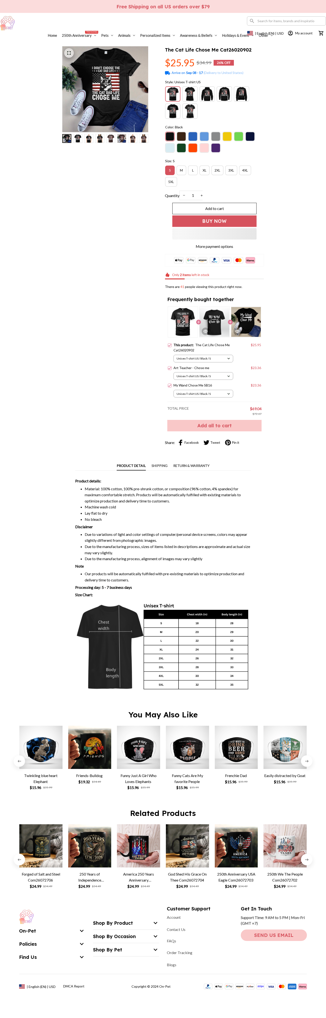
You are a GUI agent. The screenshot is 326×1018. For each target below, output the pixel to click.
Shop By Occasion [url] (114, 936)
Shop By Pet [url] (107, 950)
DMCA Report (73, 986)
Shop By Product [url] (113, 923)
